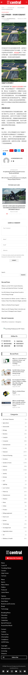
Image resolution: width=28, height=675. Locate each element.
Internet (14, 470)
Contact (3, 629)
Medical (14, 498)
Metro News (5, 584)
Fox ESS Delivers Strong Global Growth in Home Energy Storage (18, 371)
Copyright (4, 645)
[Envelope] (24, 671)
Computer (14, 441)
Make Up (14, 491)
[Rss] (20, 671)
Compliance (4, 639)
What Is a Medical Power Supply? (10, 305)
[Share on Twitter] (18, 150)
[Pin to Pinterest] (22, 150)
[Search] (26, 2)
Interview (4, 617)
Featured (14, 451)
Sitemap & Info (5, 648)
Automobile (14, 426)
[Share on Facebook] (15, 150)
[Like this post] (12, 150)
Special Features (6, 623)
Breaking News (5, 612)
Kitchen (14, 477)
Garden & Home (14, 462)
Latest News (5, 592)
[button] (3, 202)
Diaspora (4, 653)
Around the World (6, 625)
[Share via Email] (4, 154)
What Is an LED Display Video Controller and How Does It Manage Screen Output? (18, 403)
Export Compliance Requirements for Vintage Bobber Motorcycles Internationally (14, 207)
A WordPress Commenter (8, 322)
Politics (3, 587)
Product (14, 509)
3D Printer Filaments (14, 419)
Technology (14, 524)
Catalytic (14, 437)
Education (4, 615)
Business (14, 433)
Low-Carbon (14, 488)
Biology (14, 430)
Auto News (4, 601)
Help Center (5, 573)
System (14, 520)
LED (14, 480)
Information (4, 637)
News (14, 502)
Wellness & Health (14, 538)
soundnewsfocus (11, 18)
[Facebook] (3, 671)
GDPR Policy (5, 642)
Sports (3, 582)
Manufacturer (14, 495)
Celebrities (4, 620)
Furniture (14, 459)
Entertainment (14, 444)
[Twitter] (7, 671)
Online (14, 506)
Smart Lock (14, 516)
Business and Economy (8, 603)
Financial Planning (14, 455)
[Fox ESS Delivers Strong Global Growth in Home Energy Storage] (6, 372)
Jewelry (14, 473)
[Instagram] (11, 671)
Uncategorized (11, 7)
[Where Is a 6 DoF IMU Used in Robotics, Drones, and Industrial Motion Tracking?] (6, 361)
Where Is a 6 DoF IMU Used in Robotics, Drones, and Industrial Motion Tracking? (19, 361)
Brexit (3, 606)
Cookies (3, 631)
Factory (14, 448)
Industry (14, 466)
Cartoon (3, 575)
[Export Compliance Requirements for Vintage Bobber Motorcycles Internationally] (14, 196)
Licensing (4, 651)
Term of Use (4, 634)
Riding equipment (14, 513)
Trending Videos (6, 568)
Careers (3, 570)
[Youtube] (16, 671)
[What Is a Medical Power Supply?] (6, 393)
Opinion (3, 596)
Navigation (18, 322)
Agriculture (14, 423)
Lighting (14, 484)
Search (3, 272)
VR (14, 534)
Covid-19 (4, 565)
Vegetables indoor (14, 531)
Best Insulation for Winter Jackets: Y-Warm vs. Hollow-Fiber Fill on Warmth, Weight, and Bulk (19, 382)
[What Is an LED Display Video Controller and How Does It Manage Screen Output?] (6, 403)
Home (3, 7)
